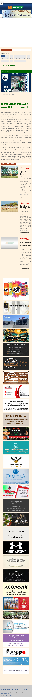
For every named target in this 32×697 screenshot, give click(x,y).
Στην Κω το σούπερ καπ (25, 207)
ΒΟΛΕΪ (14, 687)
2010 (20, 56)
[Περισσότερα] (9, 167)
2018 (24, 58)
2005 (3, 56)
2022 (11, 61)
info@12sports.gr (5, 693)
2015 (11, 58)
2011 (24, 56)
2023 (16, 61)
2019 (28, 58)
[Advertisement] (16, 32)
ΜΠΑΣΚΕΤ (10, 687)
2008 (11, 56)
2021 (7, 61)
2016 (16, 58)
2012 (28, 56)
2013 (3, 58)
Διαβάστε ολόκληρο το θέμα (24, 196)
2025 (24, 61)
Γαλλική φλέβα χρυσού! (23, 172)
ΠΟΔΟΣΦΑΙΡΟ (3, 687)
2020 (3, 61)
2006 (7, 56)
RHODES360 (9, 695)
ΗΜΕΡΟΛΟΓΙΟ (17, 689)
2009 (16, 56)
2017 (20, 58)
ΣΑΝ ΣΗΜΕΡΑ (24, 689)
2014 (7, 58)
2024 (20, 61)
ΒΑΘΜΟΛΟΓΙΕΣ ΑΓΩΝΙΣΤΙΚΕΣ (7, 689)
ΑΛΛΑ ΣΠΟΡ (19, 687)
